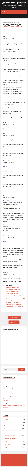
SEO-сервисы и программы (11, 422)
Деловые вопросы (8, 432)
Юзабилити (7, 444)
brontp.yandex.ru (7, 383)
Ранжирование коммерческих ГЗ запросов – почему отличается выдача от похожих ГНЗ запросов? (14, 304)
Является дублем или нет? (13, 287)
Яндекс (6, 447)
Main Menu (4, 11)
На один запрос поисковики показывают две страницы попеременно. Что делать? (13, 291)
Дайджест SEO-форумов (14, 2)
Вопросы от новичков (15, 26)
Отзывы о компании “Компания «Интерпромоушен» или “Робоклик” (11, 398)
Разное (6, 441)
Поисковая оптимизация (10, 435)
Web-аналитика (8, 425)
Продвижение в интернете (10, 438)
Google (6, 419)
